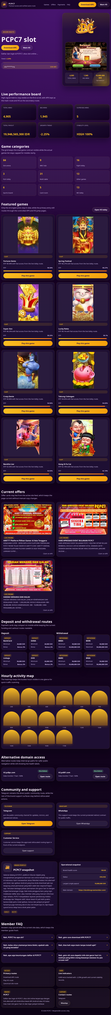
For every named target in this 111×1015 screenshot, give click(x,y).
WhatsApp (64, 1003)
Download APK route (11, 977)
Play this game (28, 276)
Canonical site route (10, 983)
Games (46, 4)
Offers (53, 4)
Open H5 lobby (101, 210)
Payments (61, 4)
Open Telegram (28, 823)
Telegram (61, 998)
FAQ (68, 4)
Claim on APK (48, 554)
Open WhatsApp (83, 823)
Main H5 (103, 4)
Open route (45, 776)
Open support (28, 850)
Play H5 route (8, 980)
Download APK (87, 4)
